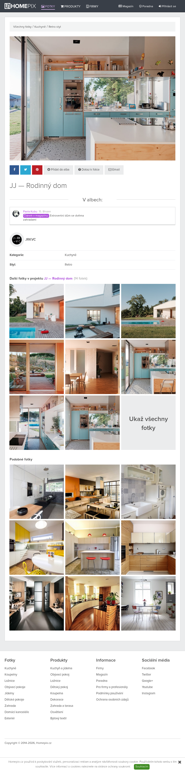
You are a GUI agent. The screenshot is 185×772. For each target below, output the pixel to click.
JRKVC (30, 239)
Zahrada (10, 706)
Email (116, 169)
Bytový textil (58, 718)
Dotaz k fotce (90, 169)
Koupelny (11, 674)
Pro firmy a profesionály (112, 687)
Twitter (146, 674)
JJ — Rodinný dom (58, 278)
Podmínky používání (109, 693)
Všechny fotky (22, 27)
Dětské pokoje (14, 699)
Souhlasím (141, 766)
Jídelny (9, 693)
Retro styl (55, 27)
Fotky (50, 6)
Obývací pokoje (15, 687)
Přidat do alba (59, 169)
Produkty (72, 6)
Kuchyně (40, 27)
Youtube (147, 687)
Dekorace (56, 699)
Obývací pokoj (59, 674)
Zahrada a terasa (61, 706)
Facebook (148, 668)
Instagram (148, 693)
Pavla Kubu (30, 211)
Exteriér (10, 718)
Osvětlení (56, 712)
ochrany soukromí (119, 766)
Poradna (147, 6)
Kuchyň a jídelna (61, 668)
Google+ (147, 681)
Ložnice (10, 681)
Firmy (93, 6)
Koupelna (56, 693)
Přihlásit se (168, 6)
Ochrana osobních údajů (112, 699)
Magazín (127, 6)
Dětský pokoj (59, 687)
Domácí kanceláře (17, 712)
